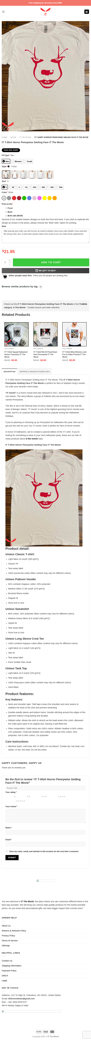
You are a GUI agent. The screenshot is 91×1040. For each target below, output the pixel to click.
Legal (4, 980)
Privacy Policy (8, 935)
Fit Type (6, 155)
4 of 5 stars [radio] (53, 796)
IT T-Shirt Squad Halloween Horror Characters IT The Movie (16, 354)
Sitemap (6, 945)
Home (4, 137)
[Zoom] (5, 128)
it (40, 287)
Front (10, 208)
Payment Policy (9, 970)
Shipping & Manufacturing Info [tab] (35, 372)
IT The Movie (25, 137)
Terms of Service (10, 940)
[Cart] (86, 12)
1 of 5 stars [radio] (9, 796)
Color (4, 192)
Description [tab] (9, 372)
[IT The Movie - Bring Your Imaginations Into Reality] (45, 12)
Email (8, 840)
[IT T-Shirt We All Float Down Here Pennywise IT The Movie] (45, 334)
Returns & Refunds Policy (14, 931)
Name (8, 828)
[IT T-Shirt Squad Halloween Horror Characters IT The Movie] (16, 334)
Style (5, 166)
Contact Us (7, 961)
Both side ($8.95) (15, 216)
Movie (13, 137)
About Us (6, 926)
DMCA (5, 975)
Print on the (7, 204)
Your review (11, 806)
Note (4, 226)
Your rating (11, 792)
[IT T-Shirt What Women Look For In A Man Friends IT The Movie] (74, 334)
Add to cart (51, 262)
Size (4, 181)
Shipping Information (11, 966)
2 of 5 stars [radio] (22, 796)
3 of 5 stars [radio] (36, 796)
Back (10, 212)
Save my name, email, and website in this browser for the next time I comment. (44, 851)
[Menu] (3, 12)
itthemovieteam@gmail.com (21, 998)
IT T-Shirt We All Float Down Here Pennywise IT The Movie (45, 354)
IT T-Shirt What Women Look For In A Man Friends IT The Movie (74, 354)
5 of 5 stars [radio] (11, 801)
